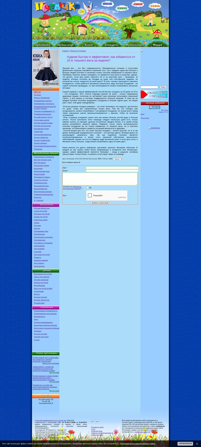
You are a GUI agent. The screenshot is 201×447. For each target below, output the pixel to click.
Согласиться (185, 443)
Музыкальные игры (41, 186)
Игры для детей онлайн (43, 289)
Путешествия (39, 303)
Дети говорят (39, 263)
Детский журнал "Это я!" (43, 117)
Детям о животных (41, 137)
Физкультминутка (40, 189)
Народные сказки (40, 220)
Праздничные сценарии (43, 237)
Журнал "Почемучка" (42, 98)
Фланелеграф (39, 174)
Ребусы (37, 294)
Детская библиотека (42, 208)
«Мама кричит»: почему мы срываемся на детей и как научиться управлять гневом (44, 369)
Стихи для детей (40, 211)
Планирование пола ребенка (45, 314)
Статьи (37, 340)
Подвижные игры (40, 183)
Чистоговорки (39, 249)
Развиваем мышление (42, 114)
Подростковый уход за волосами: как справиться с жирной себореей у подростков (46, 359)
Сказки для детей (41, 217)
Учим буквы (38, 132)
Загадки (37, 228)
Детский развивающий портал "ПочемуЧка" (51, 420)
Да (90, 188)
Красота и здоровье (78, 51)
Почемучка (38, 149)
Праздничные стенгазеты (44, 157)
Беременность (39, 317)
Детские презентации (42, 126)
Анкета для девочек (41, 277)
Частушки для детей (42, 255)
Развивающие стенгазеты (44, 104)
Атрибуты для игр (41, 180)
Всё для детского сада (42, 160)
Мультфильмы (39, 286)
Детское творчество (41, 300)
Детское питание (40, 334)
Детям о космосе (40, 143)
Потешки (37, 226)
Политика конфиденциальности (102, 433)
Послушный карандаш (42, 135)
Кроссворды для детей (43, 274)
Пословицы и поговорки (43, 243)
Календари (38, 169)
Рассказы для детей (42, 214)
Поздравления (39, 240)
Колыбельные (39, 234)
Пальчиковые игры (41, 231)
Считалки (37, 252)
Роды (36, 319)
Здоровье (37, 331)
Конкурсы (37, 197)
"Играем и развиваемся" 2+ (44, 111)
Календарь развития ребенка (45, 325)
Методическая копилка (43, 192)
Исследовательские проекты (45, 146)
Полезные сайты (97, 435)
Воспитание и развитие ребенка (46, 328)
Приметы (37, 257)
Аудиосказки (39, 291)
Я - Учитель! (38, 200)
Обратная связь (96, 431)
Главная (65, 51)
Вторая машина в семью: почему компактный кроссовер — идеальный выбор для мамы (45, 378)
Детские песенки (40, 297)
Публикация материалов (43, 195)
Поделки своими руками (43, 123)
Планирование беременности (45, 311)
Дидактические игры (42, 171)
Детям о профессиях (42, 140)
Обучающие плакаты (42, 177)
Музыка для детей (41, 283)
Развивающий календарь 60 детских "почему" (45, 107)
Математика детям (41, 129)
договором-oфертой (142, 432)
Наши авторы (39, 266)
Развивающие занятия (43, 101)
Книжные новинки (41, 260)
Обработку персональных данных (72, 188)
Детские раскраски (41, 280)
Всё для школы (40, 163)
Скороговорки (39, 246)
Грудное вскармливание (43, 322)
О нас (93, 429)
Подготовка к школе (41, 120)
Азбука (36, 223)
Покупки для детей (41, 337)
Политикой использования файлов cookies (137, 444)
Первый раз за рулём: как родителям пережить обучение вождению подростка (45, 387)
